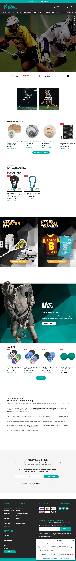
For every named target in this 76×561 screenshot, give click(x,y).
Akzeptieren (42, 554)
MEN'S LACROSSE (30, 471)
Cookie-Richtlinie (46, 558)
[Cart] (72, 7)
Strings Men (6, 523)
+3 (13, 137)
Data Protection (54, 558)
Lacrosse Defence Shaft (39, 408)
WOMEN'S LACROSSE (43, 471)
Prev (4, 136)
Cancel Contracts (9, 552)
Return (5, 543)
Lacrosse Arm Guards (49, 409)
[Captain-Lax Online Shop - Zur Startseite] (10, 7)
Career (18, 518)
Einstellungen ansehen (66, 554)
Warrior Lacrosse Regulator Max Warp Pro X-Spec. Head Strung (14, 195)
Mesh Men (6, 518)
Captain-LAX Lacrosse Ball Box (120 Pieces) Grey (67, 142)
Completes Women (8, 510)
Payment (5, 548)
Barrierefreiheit (20, 523)
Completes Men (7, 508)
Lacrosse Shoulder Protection (35, 409)
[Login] (68, 7)
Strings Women (7, 526)
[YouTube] (67, 508)
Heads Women (7, 516)
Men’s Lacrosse (9, 12)
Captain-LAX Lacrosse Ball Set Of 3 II (14, 368)
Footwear (37, 12)
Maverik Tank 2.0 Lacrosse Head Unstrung (32, 194)
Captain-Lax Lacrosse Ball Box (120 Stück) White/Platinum (49, 143)
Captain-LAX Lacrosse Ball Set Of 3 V (67, 368)
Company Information (64, 558)
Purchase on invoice (38, 1)
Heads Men (6, 513)
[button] (73, 540)
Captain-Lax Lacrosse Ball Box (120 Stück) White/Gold (31, 143)
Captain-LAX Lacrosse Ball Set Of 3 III (32, 368)
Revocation (19, 516)
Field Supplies (48, 12)
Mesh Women (7, 521)
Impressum (19, 508)
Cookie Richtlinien (21, 521)
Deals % (70, 12)
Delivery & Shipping (8, 540)
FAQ (4, 545)
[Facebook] (60, 508)
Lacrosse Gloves (24, 409)
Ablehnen (53, 554)
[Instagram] (63, 508)
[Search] (54, 7)
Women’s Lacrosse (24, 12)
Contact (5, 538)
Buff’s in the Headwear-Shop (30, 426)
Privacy (18, 510)
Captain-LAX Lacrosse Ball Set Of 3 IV (49, 368)
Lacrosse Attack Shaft (52, 408)
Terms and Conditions (22, 513)
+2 (13, 189)
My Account (6, 535)
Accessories (61, 12)
